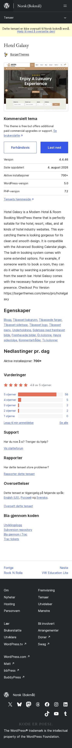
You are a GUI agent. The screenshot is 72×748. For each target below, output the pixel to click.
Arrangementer (48, 630)
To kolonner (50, 340)
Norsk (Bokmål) (24, 695)
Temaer (9, 17)
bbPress (11, 670)
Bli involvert (46, 623)
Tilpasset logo (38, 324)
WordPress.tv (15, 644)
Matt (9, 664)
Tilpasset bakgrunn (25, 319)
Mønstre (44, 611)
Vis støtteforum (13, 448)
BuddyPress (14, 677)
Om (6, 590)
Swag (44, 644)
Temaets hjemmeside (17, 199)
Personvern (12, 611)
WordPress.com (17, 657)
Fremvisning (46, 590)
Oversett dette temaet (18, 506)
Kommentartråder (30, 340)
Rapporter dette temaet (19, 473)
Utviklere (10, 637)
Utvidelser (45, 604)
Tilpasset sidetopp (16, 324)
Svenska (41, 497)
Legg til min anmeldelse (19, 422)
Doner (44, 637)
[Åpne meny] (66, 6)
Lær (6, 623)
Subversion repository (18, 529)
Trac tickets (11, 539)
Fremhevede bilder (24, 335)
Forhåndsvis (20, 147)
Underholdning (21, 330)
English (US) (11, 497)
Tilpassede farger (50, 319)
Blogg (7, 319)
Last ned (54, 147)
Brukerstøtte (13, 630)
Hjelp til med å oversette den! (36, 31)
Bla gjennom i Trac (15, 534)
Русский (26, 497)
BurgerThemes (19, 54)
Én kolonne (44, 335)
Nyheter (9, 597)
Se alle (64, 422)
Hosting (9, 604)
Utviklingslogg (13, 525)
